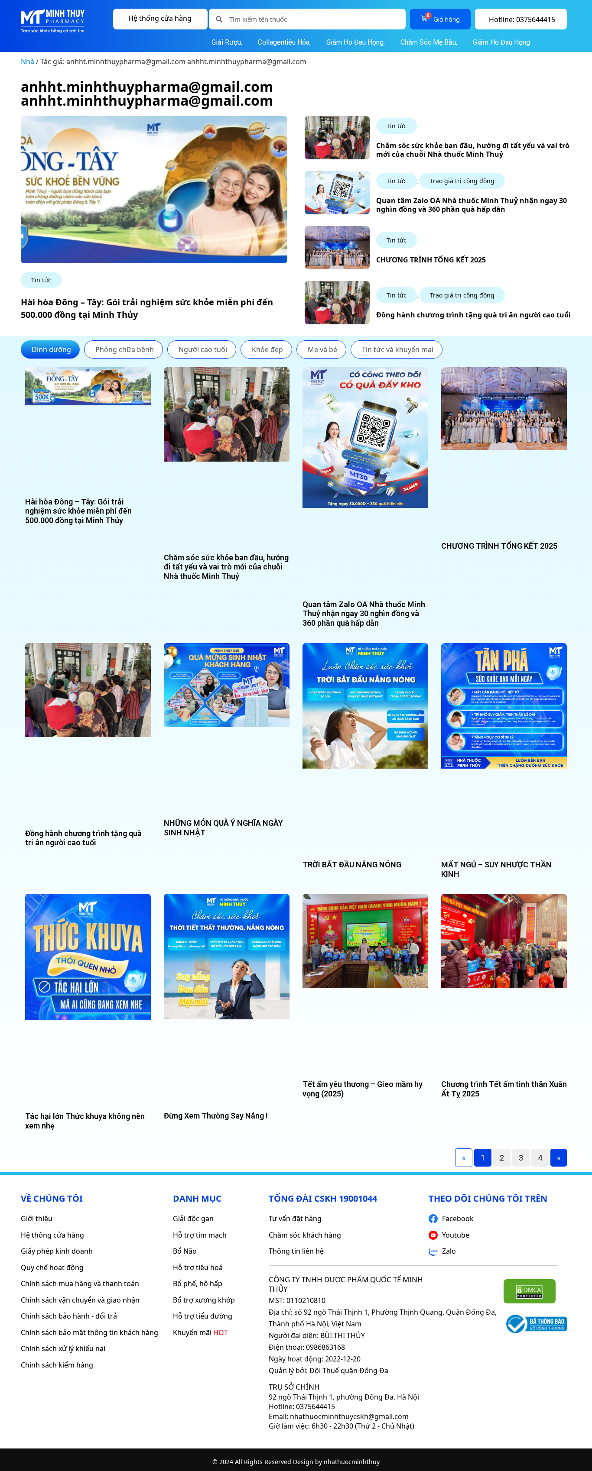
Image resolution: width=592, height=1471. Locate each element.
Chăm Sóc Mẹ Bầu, (428, 42)
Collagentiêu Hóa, (284, 42)
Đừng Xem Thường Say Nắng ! (216, 1115)
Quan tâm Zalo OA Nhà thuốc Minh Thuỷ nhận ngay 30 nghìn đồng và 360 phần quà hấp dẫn (471, 204)
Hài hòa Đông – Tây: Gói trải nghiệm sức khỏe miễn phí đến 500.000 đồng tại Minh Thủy (78, 511)
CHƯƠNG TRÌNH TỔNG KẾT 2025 (431, 260)
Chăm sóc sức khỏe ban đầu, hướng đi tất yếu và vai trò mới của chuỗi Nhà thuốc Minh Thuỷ (472, 149)
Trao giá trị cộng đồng (462, 181)
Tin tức (41, 280)
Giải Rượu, (226, 42)
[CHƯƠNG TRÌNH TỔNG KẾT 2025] (337, 267)
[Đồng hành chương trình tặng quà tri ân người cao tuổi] (337, 322)
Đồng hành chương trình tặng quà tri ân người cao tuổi (473, 315)
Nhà (27, 61)
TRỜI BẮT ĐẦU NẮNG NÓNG (352, 864)
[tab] (50, 349)
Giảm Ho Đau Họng (500, 42)
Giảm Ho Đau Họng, (355, 42)
